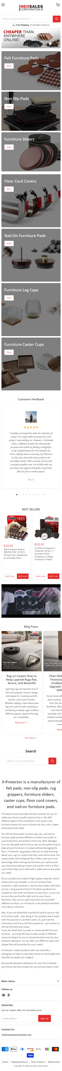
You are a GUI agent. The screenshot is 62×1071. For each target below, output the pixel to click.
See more (30, 738)
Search (5, 1062)
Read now (20, 722)
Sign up (45, 1018)
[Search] (57, 19)
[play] (31, 601)
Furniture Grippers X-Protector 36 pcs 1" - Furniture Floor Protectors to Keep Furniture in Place (45, 554)
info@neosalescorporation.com (16, 1034)
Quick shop (10, 576)
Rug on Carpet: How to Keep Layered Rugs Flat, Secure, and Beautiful (21, 679)
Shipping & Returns (19, 1062)
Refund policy (54, 1062)
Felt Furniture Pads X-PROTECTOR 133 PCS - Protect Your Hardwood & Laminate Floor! (15, 553)
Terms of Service (38, 1062)
